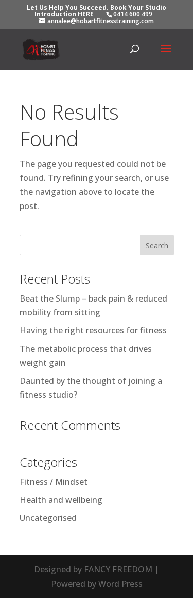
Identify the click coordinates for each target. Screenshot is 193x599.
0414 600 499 (132, 14)
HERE (86, 14)
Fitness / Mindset (53, 482)
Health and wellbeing (61, 500)
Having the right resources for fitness (93, 330)
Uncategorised (48, 517)
